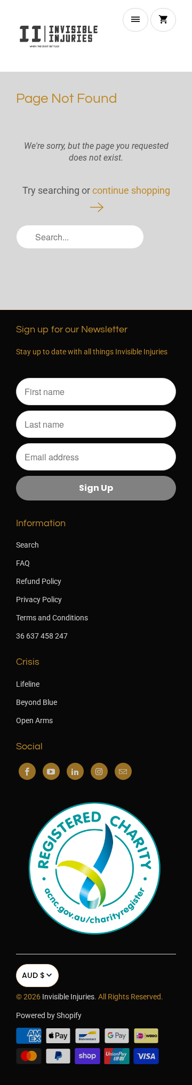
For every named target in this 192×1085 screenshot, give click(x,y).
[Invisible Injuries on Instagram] (99, 771)
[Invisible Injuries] (58, 36)
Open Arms (34, 720)
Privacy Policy (39, 599)
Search (27, 545)
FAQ (23, 563)
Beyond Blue (36, 702)
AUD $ (33, 975)
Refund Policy (38, 581)
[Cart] (163, 20)
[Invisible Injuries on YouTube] (51, 771)
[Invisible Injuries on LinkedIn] (75, 771)
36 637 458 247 (42, 636)
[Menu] (135, 20)
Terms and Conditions (52, 617)
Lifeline (27, 684)
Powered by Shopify (49, 1015)
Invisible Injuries (68, 996)
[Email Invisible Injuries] (123, 771)
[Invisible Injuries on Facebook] (27, 771)
